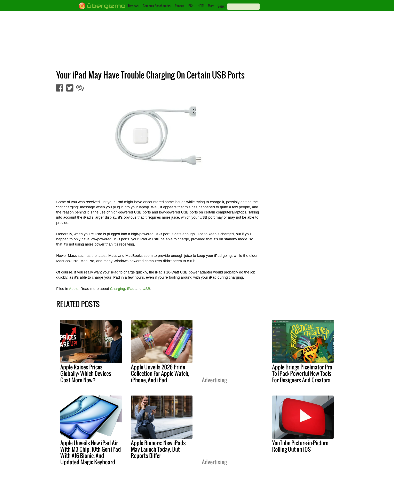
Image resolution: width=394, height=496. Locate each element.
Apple (73, 289)
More (211, 5)
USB (146, 289)
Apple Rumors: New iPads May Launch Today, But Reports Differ (158, 449)
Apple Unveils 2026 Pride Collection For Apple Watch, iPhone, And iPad (160, 373)
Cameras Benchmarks (157, 5)
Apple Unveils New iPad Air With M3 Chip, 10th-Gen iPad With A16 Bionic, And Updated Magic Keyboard (90, 452)
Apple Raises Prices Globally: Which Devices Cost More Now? (85, 373)
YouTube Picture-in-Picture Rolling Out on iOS (300, 446)
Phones (179, 5)
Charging (117, 289)
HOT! (201, 5)
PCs (190, 5)
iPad (130, 289)
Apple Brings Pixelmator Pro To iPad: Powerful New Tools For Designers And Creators (302, 373)
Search (222, 6)
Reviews (133, 5)
